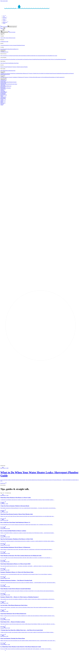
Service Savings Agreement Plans (13, 45)
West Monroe (8, 49)
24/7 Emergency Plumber (15, 66)
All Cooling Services (4, 77)
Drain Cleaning (3, 55)
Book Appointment (5, 32)
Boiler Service (44, 73)
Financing (5, 45)
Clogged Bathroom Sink (24, 55)
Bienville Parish (3, 98)
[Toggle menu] (4, 28)
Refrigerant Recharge (48, 77)
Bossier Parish (2, 86)
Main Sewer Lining (53, 55)
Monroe (4, 49)
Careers (14, 37)
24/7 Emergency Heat (31, 73)
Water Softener (8, 70)
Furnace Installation (16, 73)
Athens (4, 97)
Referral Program (22, 45)
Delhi (4, 93)
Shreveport (12, 49)
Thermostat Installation (56, 73)
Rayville (1, 93)
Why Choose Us (7, 37)
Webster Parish (3, 100)
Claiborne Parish (3, 96)
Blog (3, 41)
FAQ (1, 41)
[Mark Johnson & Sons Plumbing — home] (26, 13)
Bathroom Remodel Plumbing (5, 66)
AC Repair (10, 77)
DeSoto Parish (2, 102)
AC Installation (14, 77)
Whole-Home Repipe (62, 59)
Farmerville (2, 91)
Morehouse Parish (3, 94)
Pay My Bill (6, 41)
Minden (1, 101)
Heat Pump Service (38, 73)
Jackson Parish (3, 88)
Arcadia (1, 99)
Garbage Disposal (43, 59)
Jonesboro (2, 89)
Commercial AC (62, 77)
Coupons (2, 45)
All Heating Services (4, 73)
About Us (2, 37)
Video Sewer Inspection (37, 55)
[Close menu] (3, 30)
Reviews (11, 37)
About (4, 15)
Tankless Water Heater (15, 63)
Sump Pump (13, 70)
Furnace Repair (10, 73)
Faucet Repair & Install (31, 59)
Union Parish (2, 90)
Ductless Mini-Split (33, 77)
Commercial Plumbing (24, 66)
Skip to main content (4, 0)
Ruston (1, 49)
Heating (4, 19)
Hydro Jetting (31, 55)
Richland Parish (3, 92)
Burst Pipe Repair (3, 59)
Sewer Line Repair (9, 55)
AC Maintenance (20, 77)
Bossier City (16, 49)
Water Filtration (3, 70)
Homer (1, 97)
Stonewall (2, 103)
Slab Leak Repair (24, 59)
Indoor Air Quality (55, 77)
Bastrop (1, 95)
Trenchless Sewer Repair (46, 55)
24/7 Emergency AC (26, 77)
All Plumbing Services (4, 51)
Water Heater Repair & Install (5, 63)
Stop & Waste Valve (49, 59)
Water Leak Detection (17, 59)
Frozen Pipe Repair (10, 59)
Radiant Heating (49, 73)
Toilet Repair (37, 59)
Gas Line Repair (56, 59)
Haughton (9, 87)
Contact (4, 23)
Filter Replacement (63, 73)
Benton (1, 87)
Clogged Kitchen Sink (16, 55)
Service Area (5, 22)
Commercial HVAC (6, 74)
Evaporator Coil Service (41, 77)
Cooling (4, 20)
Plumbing (4, 17)
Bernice (5, 91)
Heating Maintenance (23, 73)
